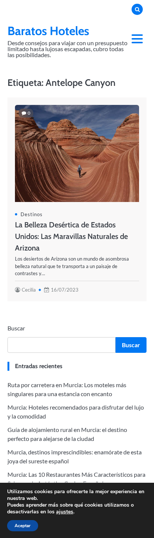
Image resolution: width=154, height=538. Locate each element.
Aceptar (23, 526)
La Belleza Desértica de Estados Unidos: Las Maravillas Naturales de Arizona (71, 236)
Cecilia (29, 290)
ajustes (64, 512)
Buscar (16, 328)
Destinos (32, 214)
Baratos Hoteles (48, 31)
